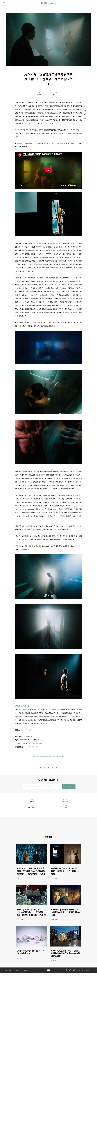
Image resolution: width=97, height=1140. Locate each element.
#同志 (62, 756)
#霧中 (35, 756)
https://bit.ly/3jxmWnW (36, 743)
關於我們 (8, 970)
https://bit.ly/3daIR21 (32, 747)
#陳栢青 (48, 756)
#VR (38, 756)
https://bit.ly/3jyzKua (29, 730)
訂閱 (69, 786)
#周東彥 (43, 756)
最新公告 (17, 970)
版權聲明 (26, 970)
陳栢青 (39, 94)
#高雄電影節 (56, 756)
